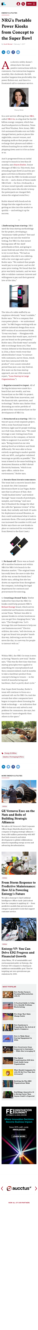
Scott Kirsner (8, 44)
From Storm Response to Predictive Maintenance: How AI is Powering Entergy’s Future (19, 888)
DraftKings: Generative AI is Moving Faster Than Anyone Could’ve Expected (24, 1094)
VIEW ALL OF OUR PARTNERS (19, 1203)
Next (36, 1188)
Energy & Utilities (9, 13)
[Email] (18, 52)
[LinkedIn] (3, 52)
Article (4, 806)
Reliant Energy (8, 607)
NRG (32, 116)
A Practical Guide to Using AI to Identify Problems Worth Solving (24, 1005)
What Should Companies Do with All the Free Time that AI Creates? (24, 1072)
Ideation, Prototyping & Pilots (13, 757)
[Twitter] (8, 52)
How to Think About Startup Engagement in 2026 (23, 1038)
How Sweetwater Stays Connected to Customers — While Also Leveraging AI (24, 1049)
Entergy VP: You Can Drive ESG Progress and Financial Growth (18, 952)
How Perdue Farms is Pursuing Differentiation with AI (23, 994)
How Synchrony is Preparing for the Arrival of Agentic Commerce (24, 1027)
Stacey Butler (20, 165)
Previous (2, 1188)
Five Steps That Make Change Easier (22, 1015)
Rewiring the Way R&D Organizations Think (22, 1082)
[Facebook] (13, 52)
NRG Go (11, 119)
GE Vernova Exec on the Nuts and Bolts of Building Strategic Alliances (18, 816)
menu (29, 4)
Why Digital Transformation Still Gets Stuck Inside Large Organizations (24, 1061)
